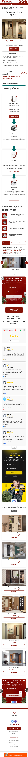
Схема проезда (14, 737)
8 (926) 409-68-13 (14, 111)
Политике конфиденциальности (14, 299)
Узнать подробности (23, 73)
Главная (4, 7)
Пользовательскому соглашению (11, 300)
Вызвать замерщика (14, 144)
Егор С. (8, 397)
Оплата (21, 242)
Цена (4, 242)
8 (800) (14, 725)
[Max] (15, 501)
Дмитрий (9, 431)
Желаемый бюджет (15, 291)
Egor (8, 381)
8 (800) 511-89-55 (15, 107)
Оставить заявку (14, 116)
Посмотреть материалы (14, 310)
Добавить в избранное (14, 740)
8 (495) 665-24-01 (14, 109)
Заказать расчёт (14, 48)
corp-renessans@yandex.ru (14, 731)
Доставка (13, 242)
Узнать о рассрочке (14, 171)
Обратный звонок (14, 728)
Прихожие (11, 7)
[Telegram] (13, 501)
